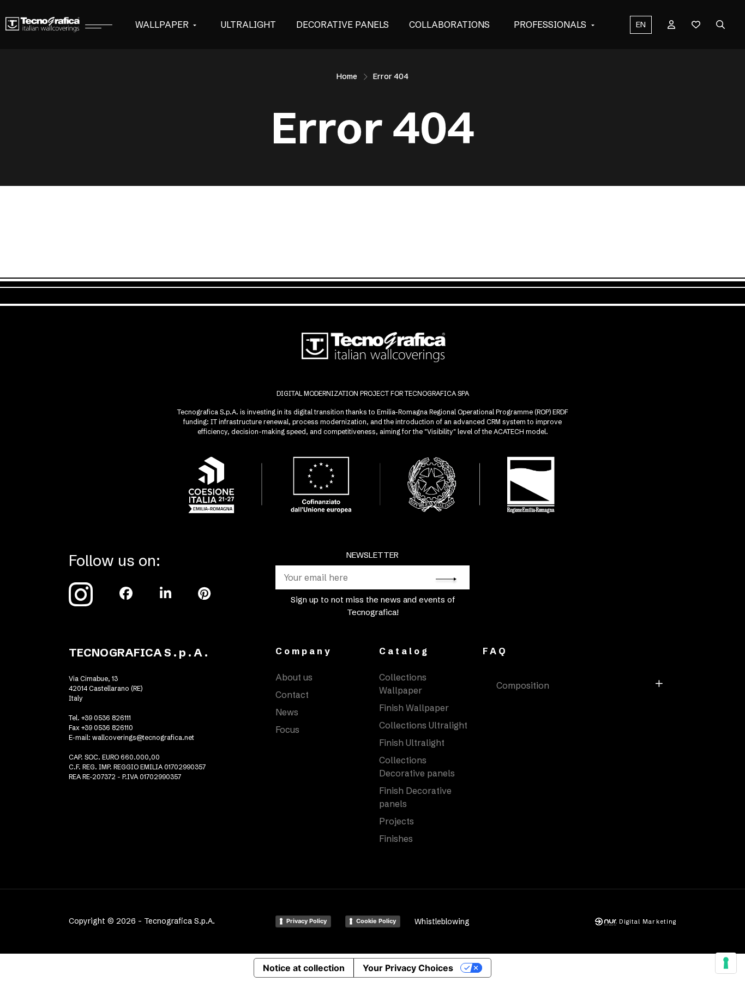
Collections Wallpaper (402, 684)
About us (294, 677)
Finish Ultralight (411, 742)
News (286, 712)
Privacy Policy (306, 921)
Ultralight (248, 24)
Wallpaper (162, 24)
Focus (287, 729)
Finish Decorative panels (415, 797)
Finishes (396, 838)
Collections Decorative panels (417, 767)
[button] (195, 24)
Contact (292, 694)
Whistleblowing (442, 921)
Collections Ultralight (423, 725)
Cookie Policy (376, 921)
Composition (522, 685)
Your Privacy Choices (408, 967)
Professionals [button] (550, 24)
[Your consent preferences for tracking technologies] (726, 963)
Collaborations (449, 24)
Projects (396, 821)
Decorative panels (342, 24)
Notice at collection (304, 967)
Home (347, 76)
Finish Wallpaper (414, 707)
